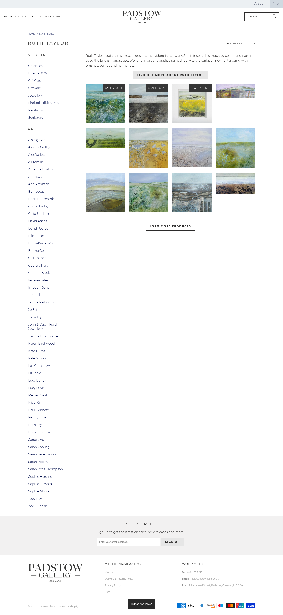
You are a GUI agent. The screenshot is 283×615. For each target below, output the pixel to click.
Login (262, 3)
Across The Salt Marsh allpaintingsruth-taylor (148, 148)
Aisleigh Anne (38, 140)
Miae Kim (35, 402)
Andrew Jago (38, 177)
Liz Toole (34, 373)
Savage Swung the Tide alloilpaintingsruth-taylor (192, 192)
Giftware (34, 88)
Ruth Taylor (37, 425)
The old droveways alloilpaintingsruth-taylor (148, 192)
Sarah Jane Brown (42, 454)
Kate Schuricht (39, 358)
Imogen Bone (39, 287)
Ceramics (35, 66)
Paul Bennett (38, 410)
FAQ (107, 592)
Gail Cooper (37, 258)
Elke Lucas (36, 236)
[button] (26, 17)
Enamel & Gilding (41, 73)
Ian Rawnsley (38, 280)
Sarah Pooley (38, 462)
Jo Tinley (34, 317)
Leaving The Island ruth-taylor (105, 103)
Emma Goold (38, 250)
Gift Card (34, 80)
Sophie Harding (40, 476)
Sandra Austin (39, 440)
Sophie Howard (40, 484)
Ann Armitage (39, 184)
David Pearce (38, 228)
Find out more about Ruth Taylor (170, 75)
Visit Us (109, 572)
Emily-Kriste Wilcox (43, 243)
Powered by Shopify (67, 606)
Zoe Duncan (37, 506)
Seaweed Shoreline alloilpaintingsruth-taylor (235, 183)
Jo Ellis (33, 310)
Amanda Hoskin (40, 169)
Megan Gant (37, 395)
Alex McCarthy (39, 147)
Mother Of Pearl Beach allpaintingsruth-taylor (192, 148)
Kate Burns (36, 351)
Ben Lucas (36, 191)
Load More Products (170, 226)
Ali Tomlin (35, 162)
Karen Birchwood (41, 343)
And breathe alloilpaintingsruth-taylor (105, 192)
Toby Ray (35, 499)
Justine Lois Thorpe (43, 336)
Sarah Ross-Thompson (45, 469)
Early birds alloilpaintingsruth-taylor (235, 148)
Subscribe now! (141, 604)
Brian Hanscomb (41, 199)
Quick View (235, 166)
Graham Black (39, 273)
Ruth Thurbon (39, 432)
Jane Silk (35, 295)
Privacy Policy (113, 585)
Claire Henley (38, 206)
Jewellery (35, 95)
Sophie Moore (39, 491)
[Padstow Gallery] (142, 17)
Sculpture (35, 117)
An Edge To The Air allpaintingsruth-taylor (235, 91)
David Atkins (37, 221)
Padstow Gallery (46, 606)
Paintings (35, 110)
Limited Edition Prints (44, 103)
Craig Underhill (39, 214)
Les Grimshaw (39, 366)
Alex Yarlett (36, 155)
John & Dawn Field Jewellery (42, 327)
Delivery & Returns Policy (119, 578)
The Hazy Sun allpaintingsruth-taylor (105, 138)
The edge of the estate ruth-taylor (192, 103)
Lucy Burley (37, 380)
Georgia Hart (38, 265)
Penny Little (37, 417)
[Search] (274, 16)
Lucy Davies (37, 388)
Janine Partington (42, 302)
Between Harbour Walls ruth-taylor (148, 103)
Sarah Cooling (38, 447)
